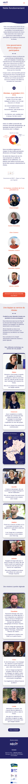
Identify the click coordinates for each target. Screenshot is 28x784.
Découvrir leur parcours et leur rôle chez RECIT (14, 294)
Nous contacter (14, 730)
